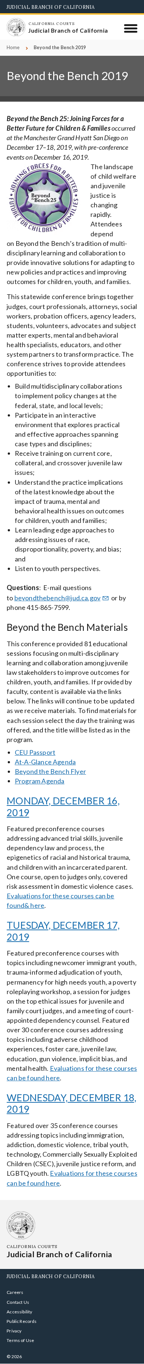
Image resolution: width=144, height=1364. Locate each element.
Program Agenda (40, 781)
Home (13, 47)
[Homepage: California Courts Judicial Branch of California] (16, 27)
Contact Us (18, 1302)
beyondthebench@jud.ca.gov (57, 598)
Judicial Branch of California (51, 7)
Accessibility (19, 1311)
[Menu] (130, 28)
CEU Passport (35, 752)
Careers (15, 1292)
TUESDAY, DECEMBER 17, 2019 (63, 930)
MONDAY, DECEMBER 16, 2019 (63, 806)
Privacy (14, 1331)
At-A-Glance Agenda (45, 762)
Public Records (22, 1321)
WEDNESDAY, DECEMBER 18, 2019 (71, 1103)
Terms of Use (20, 1340)
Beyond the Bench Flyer (50, 771)
